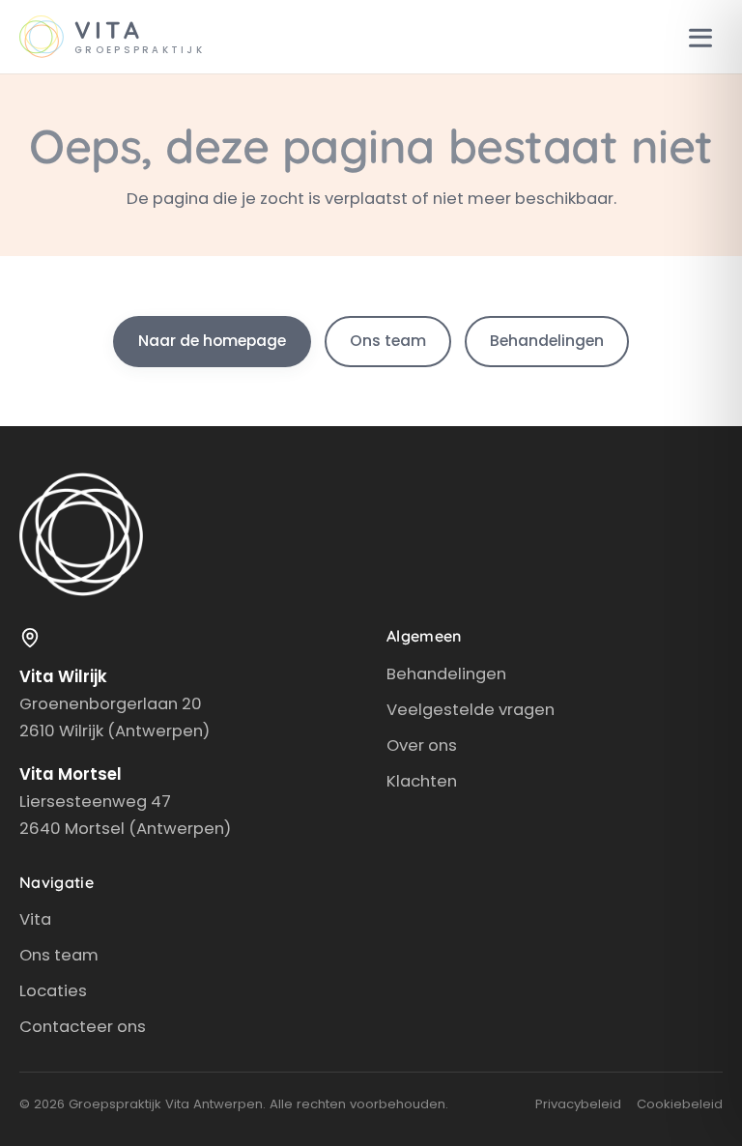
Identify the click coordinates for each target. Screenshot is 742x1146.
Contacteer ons (82, 1026)
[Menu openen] (700, 36)
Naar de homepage (212, 340)
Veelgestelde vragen (470, 709)
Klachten (421, 780)
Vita (35, 919)
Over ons (421, 745)
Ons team (388, 340)
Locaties (53, 990)
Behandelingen (547, 340)
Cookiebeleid (680, 1104)
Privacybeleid (578, 1104)
